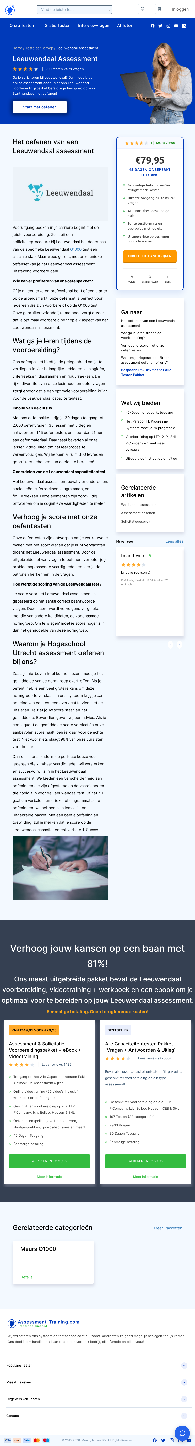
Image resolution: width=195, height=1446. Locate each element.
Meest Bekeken (96, 1382)
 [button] (142, 8)
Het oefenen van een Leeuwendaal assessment (149, 323)
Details (26, 1277)
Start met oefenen (40, 107)
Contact (96, 1416)
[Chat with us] (182, 1433)
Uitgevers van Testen (96, 1399)
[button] (160, 9)
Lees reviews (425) (57, 1064)
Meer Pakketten (168, 1228)
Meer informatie (49, 1177)
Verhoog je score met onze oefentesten (142, 348)
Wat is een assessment (139, 505)
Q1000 (76, 249)
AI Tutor (124, 25)
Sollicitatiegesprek (135, 521)
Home (17, 48)
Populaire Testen (96, 1365)
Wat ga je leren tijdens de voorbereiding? (141, 335)
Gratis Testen (58, 25)
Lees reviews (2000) (154, 1058)
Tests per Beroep (39, 48)
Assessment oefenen (138, 513)
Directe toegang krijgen (149, 256)
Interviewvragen (93, 25)
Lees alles (175, 541)
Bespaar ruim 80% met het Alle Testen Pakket (146, 372)
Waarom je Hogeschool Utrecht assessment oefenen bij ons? (146, 360)
